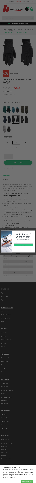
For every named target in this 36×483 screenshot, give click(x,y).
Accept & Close (27, 481)
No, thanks (24, 249)
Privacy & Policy (7, 477)
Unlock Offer (23, 245)
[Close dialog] (34, 231)
